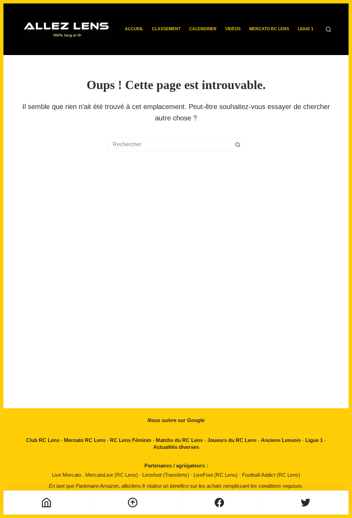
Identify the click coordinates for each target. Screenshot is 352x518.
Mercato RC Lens (269, 28)
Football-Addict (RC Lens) (271, 475)
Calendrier (203, 28)
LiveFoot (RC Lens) (216, 475)
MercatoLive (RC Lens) (112, 475)
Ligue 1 (306, 28)
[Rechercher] (328, 29)
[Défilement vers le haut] (132, 502)
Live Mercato (67, 475)
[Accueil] (46, 502)
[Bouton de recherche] (238, 144)
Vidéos (233, 28)
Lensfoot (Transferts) (166, 475)
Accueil (134, 28)
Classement (166, 28)
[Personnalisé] (219, 502)
